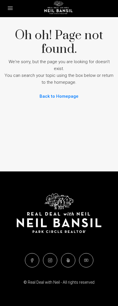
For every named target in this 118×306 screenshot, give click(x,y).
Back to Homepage (59, 96)
